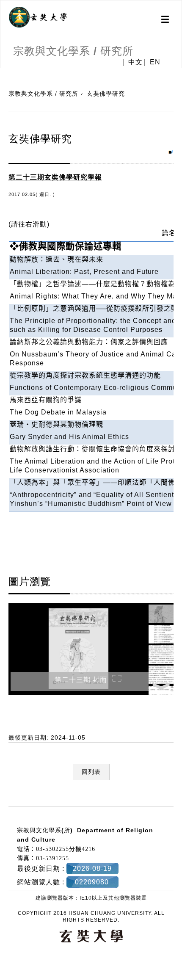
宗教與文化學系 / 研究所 (43, 93)
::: (3, 801)
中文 (135, 62)
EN (155, 62)
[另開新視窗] (38, 17)
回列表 (91, 771)
